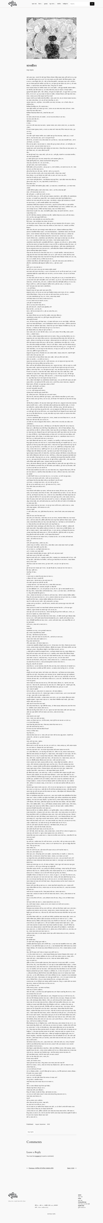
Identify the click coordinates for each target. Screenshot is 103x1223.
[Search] (92, 4)
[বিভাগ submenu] (41, 3)
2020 (48, 1124)
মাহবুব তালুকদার (30, 70)
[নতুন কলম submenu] (54, 3)
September (43, 1124)
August (37, 1124)
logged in (38, 1156)
